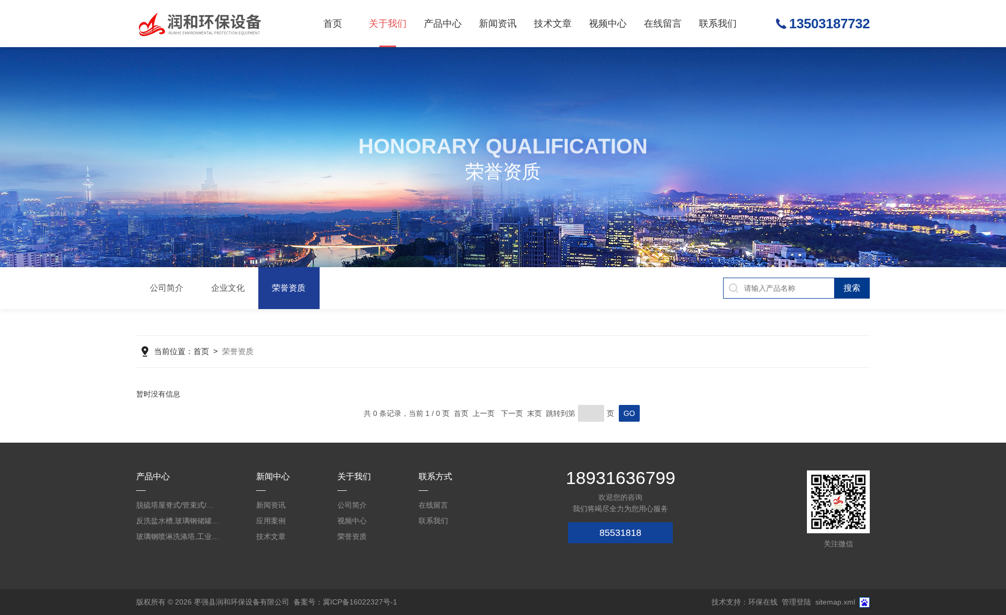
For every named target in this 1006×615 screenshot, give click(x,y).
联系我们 (718, 23)
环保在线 (763, 602)
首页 (332, 23)
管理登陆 (796, 602)
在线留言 (663, 23)
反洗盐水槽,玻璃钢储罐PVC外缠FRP (178, 521)
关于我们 (388, 23)
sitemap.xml (835, 602)
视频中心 (608, 23)
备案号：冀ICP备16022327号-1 (345, 602)
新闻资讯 (498, 23)
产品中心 (443, 23)
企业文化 (228, 287)
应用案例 (271, 521)
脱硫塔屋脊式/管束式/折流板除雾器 (178, 505)
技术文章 (553, 23)
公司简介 (166, 287)
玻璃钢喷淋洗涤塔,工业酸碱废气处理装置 (178, 536)
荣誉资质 (288, 287)
